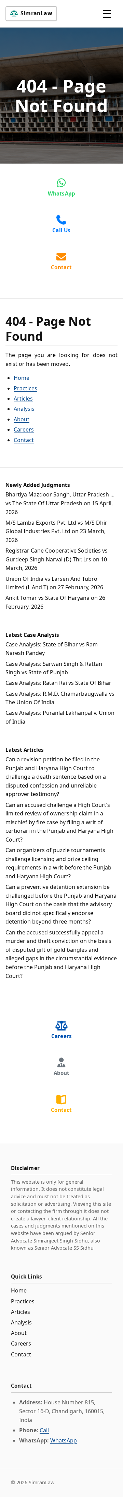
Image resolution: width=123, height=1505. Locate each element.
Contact (24, 440)
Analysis (24, 408)
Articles (23, 398)
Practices (25, 388)
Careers (24, 429)
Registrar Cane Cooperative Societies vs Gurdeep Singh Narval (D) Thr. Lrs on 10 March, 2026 (56, 559)
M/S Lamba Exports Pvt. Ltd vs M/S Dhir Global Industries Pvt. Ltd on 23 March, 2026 (56, 531)
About (21, 419)
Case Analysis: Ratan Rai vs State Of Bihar (58, 683)
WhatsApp (63, 1440)
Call (44, 1430)
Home (21, 378)
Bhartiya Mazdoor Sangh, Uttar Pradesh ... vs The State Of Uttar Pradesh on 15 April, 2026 (59, 503)
